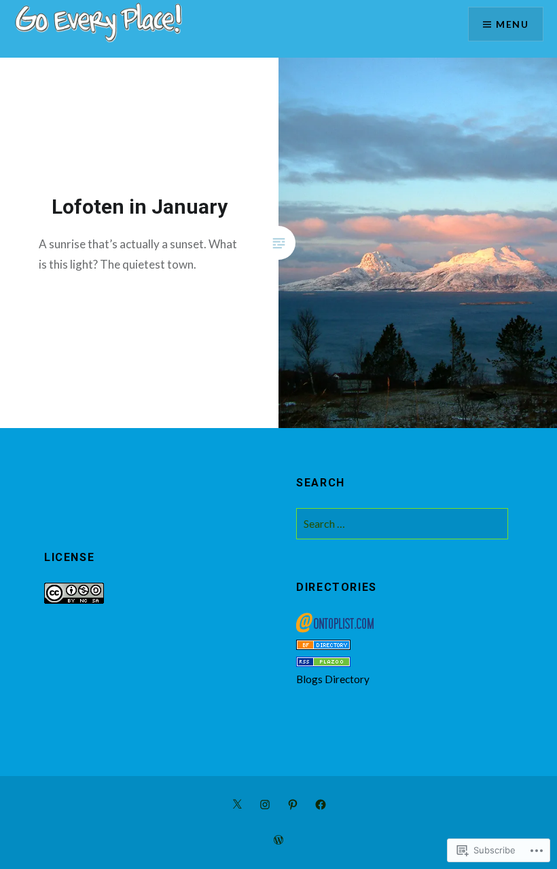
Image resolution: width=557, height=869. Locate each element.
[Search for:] (401, 524)
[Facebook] (320, 803)
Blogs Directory (333, 679)
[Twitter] (237, 803)
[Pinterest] (293, 803)
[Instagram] (265, 803)
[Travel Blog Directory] (323, 646)
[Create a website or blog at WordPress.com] (278, 840)
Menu (512, 24)
